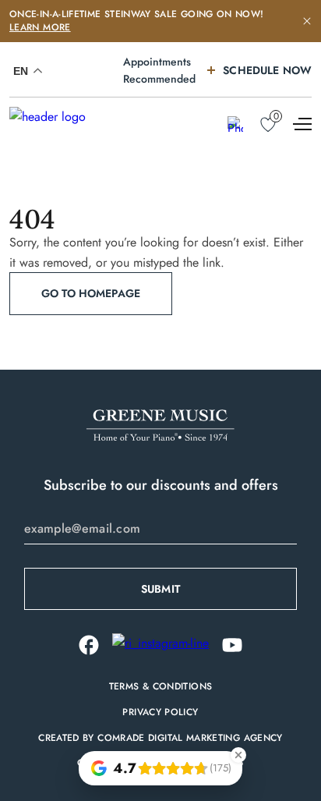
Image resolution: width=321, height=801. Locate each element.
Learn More (40, 27)
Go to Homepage (90, 293)
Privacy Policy (160, 712)
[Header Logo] (71, 125)
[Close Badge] (238, 755)
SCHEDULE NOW (267, 70)
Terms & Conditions (160, 686)
